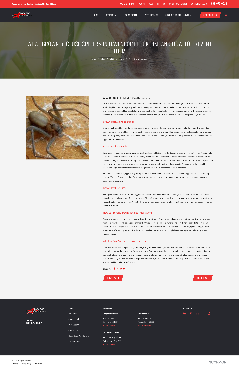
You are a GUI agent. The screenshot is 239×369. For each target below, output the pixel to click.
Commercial (73, 319)
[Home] (22, 15)
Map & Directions (110, 325)
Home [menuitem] (95, 15)
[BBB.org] (209, 313)
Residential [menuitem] (112, 15)
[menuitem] (15, 363)
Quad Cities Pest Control (78, 336)
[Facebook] (203, 313)
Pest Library (73, 324)
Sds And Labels (74, 341)
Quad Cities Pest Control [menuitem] (178, 15)
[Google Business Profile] (184, 313)
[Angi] (184, 319)
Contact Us (73, 330)
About (142, 4)
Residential (73, 313)
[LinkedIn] (197, 313)
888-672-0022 (219, 3)
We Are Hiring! (127, 4)
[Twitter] (190, 313)
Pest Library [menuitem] (151, 15)
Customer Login (199, 4)
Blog (151, 4)
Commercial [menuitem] (131, 15)
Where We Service (178, 4)
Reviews (161, 4)
